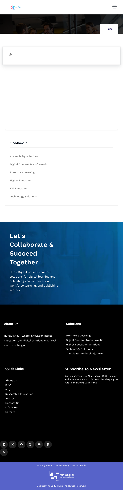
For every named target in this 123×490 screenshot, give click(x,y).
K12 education (19, 188)
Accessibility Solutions (24, 156)
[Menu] (114, 6)
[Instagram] (30, 444)
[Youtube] (39, 444)
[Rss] (4, 452)
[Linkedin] (4, 444)
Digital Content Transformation (29, 164)
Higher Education (21, 180)
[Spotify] (48, 444)
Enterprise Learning (22, 172)
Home (109, 28)
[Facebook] (21, 444)
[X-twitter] (12, 444)
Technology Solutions (23, 196)
